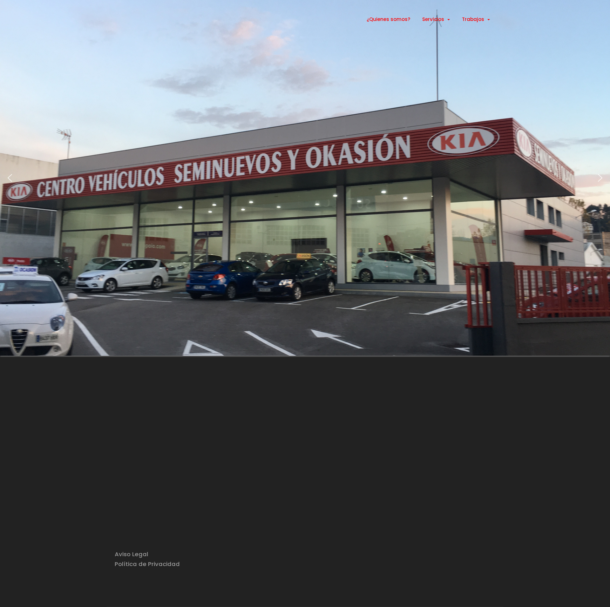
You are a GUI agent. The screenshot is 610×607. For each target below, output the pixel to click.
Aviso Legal (131, 554)
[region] (305, 178)
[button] (10, 178)
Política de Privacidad (147, 564)
